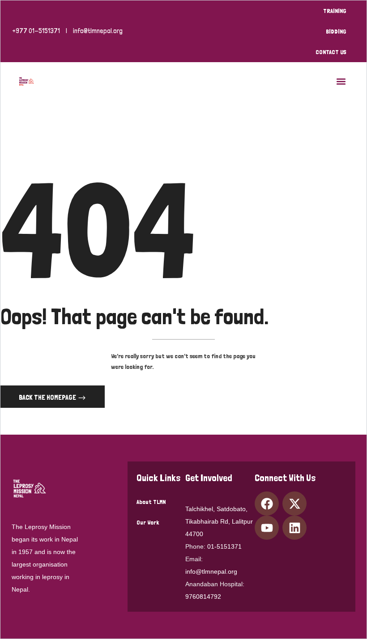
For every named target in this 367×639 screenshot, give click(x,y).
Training (334, 10)
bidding (336, 31)
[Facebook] (267, 503)
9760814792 (203, 596)
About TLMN (151, 501)
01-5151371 (224, 546)
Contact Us (331, 51)
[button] (340, 81)
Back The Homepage (48, 397)
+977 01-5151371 (36, 31)
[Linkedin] (294, 528)
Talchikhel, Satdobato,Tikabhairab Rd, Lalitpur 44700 (219, 521)
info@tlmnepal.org (98, 31)
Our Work (148, 522)
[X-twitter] (294, 503)
